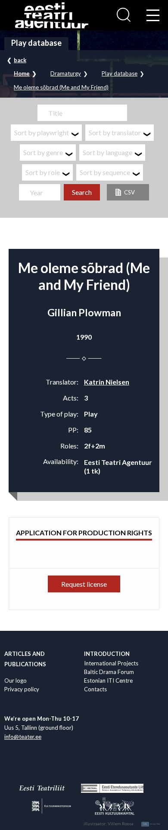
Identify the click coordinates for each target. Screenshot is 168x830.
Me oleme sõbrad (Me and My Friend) (61, 87)
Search (82, 192)
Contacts (95, 689)
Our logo (15, 680)
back (20, 60)
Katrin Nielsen (106, 382)
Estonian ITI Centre (108, 680)
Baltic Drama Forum (109, 671)
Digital (152, 824)
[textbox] (46, 133)
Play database (119, 73)
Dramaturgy (65, 73)
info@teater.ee (22, 736)
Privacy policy (21, 689)
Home (22, 73)
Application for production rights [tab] (84, 532)
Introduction (107, 653)
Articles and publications (25, 659)
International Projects (111, 663)
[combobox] (46, 132)
